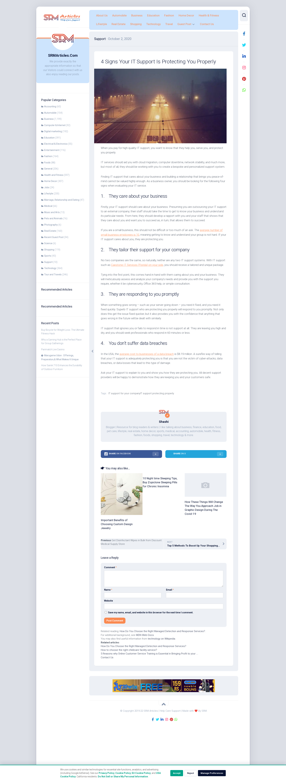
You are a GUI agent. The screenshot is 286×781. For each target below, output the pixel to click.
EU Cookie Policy (141, 773)
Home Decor (50, 181)
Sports (47, 255)
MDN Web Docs (145, 635)
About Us (102, 15)
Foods (47, 162)
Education (49, 137)
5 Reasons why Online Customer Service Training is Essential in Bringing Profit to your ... (149, 653)
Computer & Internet (55, 125)
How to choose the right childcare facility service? (129, 649)
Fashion (48, 156)
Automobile (50, 112)
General (48, 168)
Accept (176, 773)
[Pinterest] (244, 79)
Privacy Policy (106, 773)
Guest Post (184, 24)
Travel (169, 24)
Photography (51, 224)
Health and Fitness (53, 175)
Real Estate (50, 231)
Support (48, 262)
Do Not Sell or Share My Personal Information (123, 776)
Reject (190, 773)
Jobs (46, 187)
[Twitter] (244, 45)
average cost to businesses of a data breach (146, 354)
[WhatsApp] (244, 90)
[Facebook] (244, 34)
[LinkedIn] (244, 56)
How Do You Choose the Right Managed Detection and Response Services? (162, 631)
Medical (48, 206)
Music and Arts (52, 212)
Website (108, 600)
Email (170, 589)
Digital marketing (53, 131)
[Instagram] (244, 67)
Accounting (50, 106)
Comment (110, 567)
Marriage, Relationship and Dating (61, 200)
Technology (50, 268)
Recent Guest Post (54, 237)
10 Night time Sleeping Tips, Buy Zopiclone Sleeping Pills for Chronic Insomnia (160, 482)
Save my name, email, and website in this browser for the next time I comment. (150, 612)
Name (108, 589)
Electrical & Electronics (56, 143)
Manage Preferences (212, 773)
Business (49, 119)
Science (48, 243)
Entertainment (51, 150)
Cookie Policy (123, 773)
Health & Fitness (209, 15)
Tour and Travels (53, 274)
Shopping (49, 249)
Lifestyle (48, 193)
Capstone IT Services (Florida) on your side (137, 265)
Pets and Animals (53, 218)
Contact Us (207, 24)
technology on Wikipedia (161, 638)
